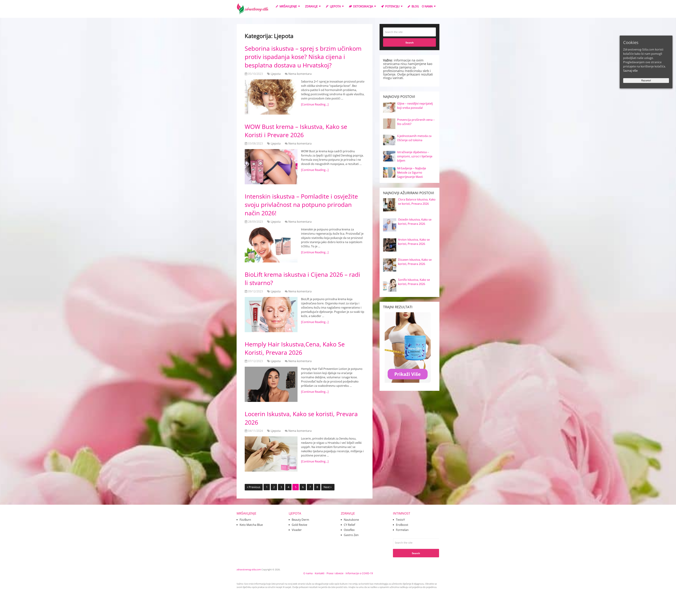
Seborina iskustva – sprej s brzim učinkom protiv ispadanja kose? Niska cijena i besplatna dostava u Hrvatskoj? (303, 56)
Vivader (297, 530)
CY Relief (349, 525)
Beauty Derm (300, 520)
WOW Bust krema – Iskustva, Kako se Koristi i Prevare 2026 (296, 131)
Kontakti (319, 573)
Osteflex (349, 530)
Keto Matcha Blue (251, 525)
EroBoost (402, 525)
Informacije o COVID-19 (359, 573)
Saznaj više (630, 71)
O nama (308, 573)
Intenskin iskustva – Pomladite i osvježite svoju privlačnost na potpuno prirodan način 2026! (301, 204)
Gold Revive (299, 525)
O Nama (427, 6)
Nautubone (351, 520)
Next (327, 487)
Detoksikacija (362, 6)
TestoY (400, 520)
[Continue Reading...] (314, 104)
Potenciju (392, 6)
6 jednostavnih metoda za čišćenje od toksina (414, 138)
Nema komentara (300, 74)
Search (409, 42)
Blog (415, 6)
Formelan (402, 530)
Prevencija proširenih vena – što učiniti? (416, 122)
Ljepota (335, 6)
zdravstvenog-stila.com (249, 569)
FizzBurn (245, 520)
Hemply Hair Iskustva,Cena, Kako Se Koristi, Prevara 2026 (295, 348)
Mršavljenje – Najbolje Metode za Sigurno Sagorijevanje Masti (411, 172)
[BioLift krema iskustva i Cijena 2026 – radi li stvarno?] (271, 314)
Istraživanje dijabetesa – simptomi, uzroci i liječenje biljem (414, 156)
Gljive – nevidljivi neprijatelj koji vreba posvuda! (415, 106)
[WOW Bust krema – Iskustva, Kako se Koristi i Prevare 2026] (271, 166)
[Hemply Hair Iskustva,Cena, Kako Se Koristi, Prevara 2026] (271, 384)
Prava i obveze (335, 573)
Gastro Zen (351, 535)
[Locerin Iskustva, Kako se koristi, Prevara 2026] (271, 454)
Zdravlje (311, 6)
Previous (254, 487)
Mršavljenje (288, 6)
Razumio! (646, 80)
